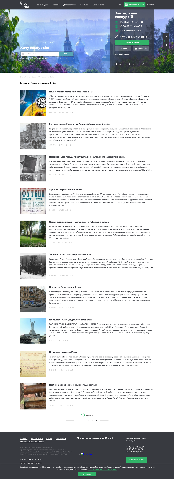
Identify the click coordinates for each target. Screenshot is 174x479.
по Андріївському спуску (39, 58)
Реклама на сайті (37, 438)
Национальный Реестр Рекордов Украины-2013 (72, 92)
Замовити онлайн (132, 43)
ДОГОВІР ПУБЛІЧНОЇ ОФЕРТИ (32, 441)
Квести (56, 5)
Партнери (23, 438)
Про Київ (84, 5)
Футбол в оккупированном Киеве (65, 189)
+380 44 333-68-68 (131, 22)
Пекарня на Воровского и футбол (65, 287)
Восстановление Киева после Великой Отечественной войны (79, 124)
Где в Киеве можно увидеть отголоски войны (71, 320)
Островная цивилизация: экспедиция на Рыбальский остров (79, 222)
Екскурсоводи (61, 438)
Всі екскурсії (42, 5)
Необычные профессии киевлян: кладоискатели (73, 385)
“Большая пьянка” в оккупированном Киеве (70, 255)
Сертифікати (98, 5)
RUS (148, 4)
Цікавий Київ (25, 77)
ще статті (89, 415)
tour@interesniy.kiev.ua (130, 31)
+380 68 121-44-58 (131, 26)
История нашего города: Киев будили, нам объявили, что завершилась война (87, 157)
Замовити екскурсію (137, 460)
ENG (152, 4)
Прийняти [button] (87, 474)
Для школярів (69, 5)
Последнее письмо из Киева (63, 352)
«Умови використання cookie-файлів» (102, 470)
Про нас (49, 438)
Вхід (119, 4)
